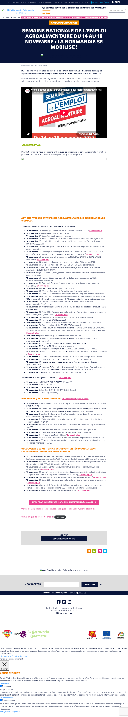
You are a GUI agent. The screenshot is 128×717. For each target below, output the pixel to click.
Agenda (25, 2)
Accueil (6, 17)
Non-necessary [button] (6, 697)
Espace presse (71, 2)
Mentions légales (59, 593)
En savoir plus (95, 231)
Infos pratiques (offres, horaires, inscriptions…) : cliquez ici (64, 502)
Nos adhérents (83, 8)
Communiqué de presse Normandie (37, 517)
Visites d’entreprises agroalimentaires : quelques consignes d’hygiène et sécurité (58, 509)
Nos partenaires (98, 8)
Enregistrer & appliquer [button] (10, 712)
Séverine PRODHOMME (64, 539)
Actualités (13, 2)
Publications (37, 2)
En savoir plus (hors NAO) (75, 399)
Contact (84, 2)
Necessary (6, 686)
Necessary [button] (4, 683)
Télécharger (60, 517)
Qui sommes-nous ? (51, 8)
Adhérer (46, 13)
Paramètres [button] (6, 656)
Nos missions (68, 8)
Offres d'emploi (53, 2)
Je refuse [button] (16, 656)
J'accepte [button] (24, 656)
